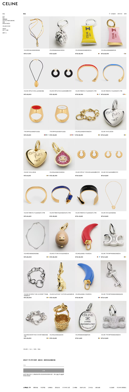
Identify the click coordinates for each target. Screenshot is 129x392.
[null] (99, 297)
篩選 (125, 13)
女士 (31, 349)
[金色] (47, 175)
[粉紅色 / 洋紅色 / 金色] (99, 53)
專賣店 (4, 28)
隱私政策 (57, 387)
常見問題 (43, 387)
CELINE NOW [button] (6, 26)
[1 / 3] (62, 73)
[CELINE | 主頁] (10, 3)
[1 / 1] (62, 32)
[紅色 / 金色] (97, 94)
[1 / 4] (36, 73)
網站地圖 (97, 387)
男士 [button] (4, 18)
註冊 (43, 370)
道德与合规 (83, 387)
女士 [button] (4, 16)
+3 (48, 134)
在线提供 (113, 13)
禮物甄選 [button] (5, 19)
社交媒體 (112, 387)
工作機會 (75, 387)
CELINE (25, 349)
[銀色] (48, 175)
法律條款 (50, 387)
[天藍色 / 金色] (99, 94)
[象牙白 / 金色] (98, 94)
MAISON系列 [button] (6, 23)
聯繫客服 (35, 387)
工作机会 (90, 387)
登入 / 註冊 (5, 30)
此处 (57, 374)
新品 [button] (4, 13)
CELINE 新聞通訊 (121, 387)
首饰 (35, 349)
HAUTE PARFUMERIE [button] (9, 20)
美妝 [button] (4, 22)
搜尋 (4, 33)
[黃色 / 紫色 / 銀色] (98, 53)
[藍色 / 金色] (98, 297)
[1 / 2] (36, 32)
